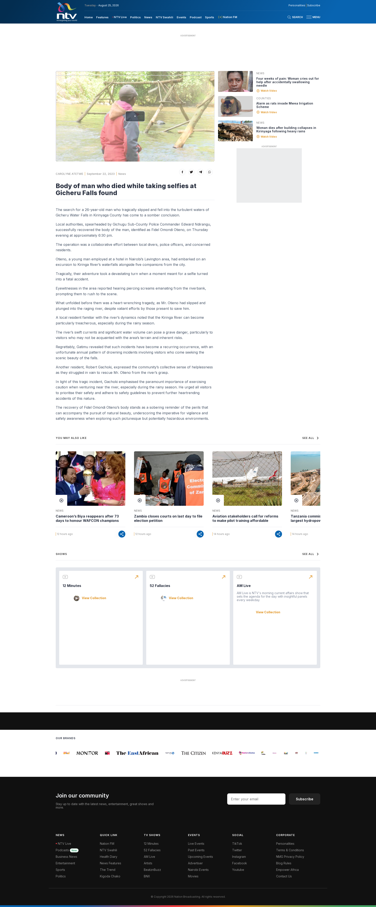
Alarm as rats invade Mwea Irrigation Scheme (284, 105)
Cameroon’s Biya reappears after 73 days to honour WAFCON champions (87, 518)
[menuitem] (88, 17)
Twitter (237, 850)
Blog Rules (283, 863)
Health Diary (108, 856)
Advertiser (195, 863)
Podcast (195, 17)
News (148, 17)
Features (102, 17)
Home (88, 17)
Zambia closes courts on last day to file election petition (168, 518)
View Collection (94, 598)
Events (181, 17)
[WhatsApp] (209, 172)
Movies (193, 876)
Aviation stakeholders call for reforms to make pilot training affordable (245, 518)
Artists (148, 863)
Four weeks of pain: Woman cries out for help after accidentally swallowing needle (287, 82)
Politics (135, 17)
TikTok (237, 843)
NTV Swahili (164, 17)
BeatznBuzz (152, 870)
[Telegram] (200, 172)
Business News (66, 856)
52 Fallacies (160, 585)
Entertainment (65, 863)
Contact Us (284, 876)
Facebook (239, 863)
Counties (263, 98)
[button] (311, 17)
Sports (209, 17)
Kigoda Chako (110, 876)
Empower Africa (287, 870)
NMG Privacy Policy (290, 856)
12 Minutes (72, 585)
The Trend (107, 870)
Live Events (196, 843)
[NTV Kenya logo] (66, 12)
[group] (61, 753)
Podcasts (66, 850)
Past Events (196, 850)
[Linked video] (235, 81)
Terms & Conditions (290, 850)
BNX (147, 876)
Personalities (297, 5)
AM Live (244, 585)
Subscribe (313, 5)
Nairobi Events (198, 870)
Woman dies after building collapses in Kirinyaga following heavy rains (286, 129)
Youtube (238, 870)
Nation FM (107, 843)
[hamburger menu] (309, 17)
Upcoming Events (200, 856)
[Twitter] (191, 172)
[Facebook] (182, 172)
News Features (110, 863)
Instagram (239, 856)
